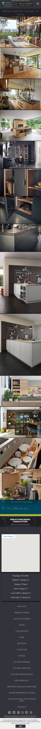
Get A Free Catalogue (22, 502)
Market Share (22, 612)
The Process (21, 631)
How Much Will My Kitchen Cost (22, 700)
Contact (21, 707)
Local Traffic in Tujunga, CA (21, 593)
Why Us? (22, 606)
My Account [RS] (23, 716)
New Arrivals (22, 680)
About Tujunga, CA (21, 589)
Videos (21, 656)
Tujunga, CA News (20, 584)
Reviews (22, 643)
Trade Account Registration (11, 716)
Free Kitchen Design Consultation (20, 520)
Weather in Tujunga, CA (20, 580)
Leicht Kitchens (21, 619)
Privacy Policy (22, 723)
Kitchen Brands (21, 662)
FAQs (21, 637)
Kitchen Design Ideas (22, 674)
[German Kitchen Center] (7, 6)
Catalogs (22, 649)
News (22, 625)
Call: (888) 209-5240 (17, 508)
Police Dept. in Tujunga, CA (20, 597)
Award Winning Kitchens (22, 693)
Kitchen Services (22, 668)
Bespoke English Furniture (21, 687)
